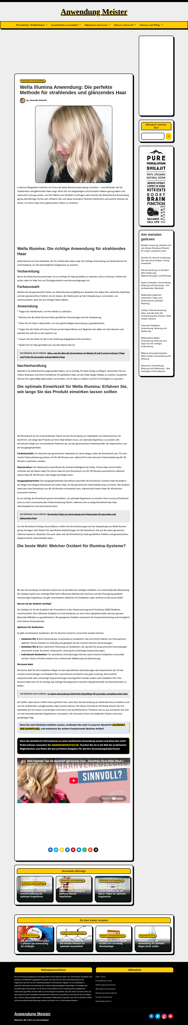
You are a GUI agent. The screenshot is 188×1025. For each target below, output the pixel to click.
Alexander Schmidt (38, 100)
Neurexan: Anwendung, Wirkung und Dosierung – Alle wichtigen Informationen (155, 368)
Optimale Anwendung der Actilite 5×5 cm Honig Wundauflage (113, 944)
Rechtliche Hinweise (105, 989)
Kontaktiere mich (104, 980)
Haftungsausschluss (106, 985)
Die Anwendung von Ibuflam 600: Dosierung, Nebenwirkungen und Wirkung (156, 273)
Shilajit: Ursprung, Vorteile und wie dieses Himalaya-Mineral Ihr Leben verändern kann (156, 248)
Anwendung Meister (94, 11)
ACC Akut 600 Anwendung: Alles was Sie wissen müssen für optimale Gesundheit (72, 942)
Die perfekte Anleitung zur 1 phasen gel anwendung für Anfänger (35, 944)
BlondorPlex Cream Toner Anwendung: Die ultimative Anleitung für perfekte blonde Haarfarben (73, 891)
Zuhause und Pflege (150, 25)
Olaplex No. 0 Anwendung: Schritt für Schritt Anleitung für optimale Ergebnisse (33, 892)
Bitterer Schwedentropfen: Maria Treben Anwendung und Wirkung (156, 356)
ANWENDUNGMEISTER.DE (65, 745)
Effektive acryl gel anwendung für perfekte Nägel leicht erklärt (151, 944)
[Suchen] (168, 136)
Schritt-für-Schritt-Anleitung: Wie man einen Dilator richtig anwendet (156, 260)
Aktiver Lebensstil (124, 25)
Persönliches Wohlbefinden (30, 25)
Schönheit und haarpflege (32, 81)
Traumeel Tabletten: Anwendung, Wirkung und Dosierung (154, 328)
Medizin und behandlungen (73, 933)
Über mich (101, 976)
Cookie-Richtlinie (104, 997)
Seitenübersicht (103, 1001)
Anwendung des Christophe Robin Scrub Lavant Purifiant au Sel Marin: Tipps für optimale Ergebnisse (112, 891)
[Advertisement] (74, 55)
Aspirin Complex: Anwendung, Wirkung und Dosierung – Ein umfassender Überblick (156, 285)
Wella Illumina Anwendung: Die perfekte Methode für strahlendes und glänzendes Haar (73, 89)
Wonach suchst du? (156, 126)
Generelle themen (30, 936)
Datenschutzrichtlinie (106, 993)
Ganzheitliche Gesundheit (65, 25)
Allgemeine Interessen (96, 25)
